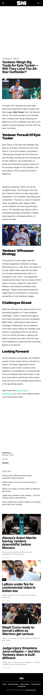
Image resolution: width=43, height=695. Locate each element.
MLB (16, 58)
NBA (4, 579)
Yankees (7, 58)
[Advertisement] (21, 31)
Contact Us (21, 686)
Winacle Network (31, 690)
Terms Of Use (35, 684)
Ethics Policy (24, 684)
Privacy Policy (13, 684)
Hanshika (5, 463)
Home (5, 684)
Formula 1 (6, 533)
